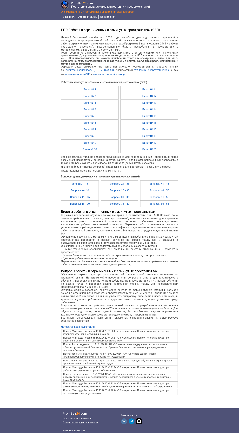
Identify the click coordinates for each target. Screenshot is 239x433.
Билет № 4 (89, 109)
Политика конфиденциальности (80, 422)
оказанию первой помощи (109, 74)
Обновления (107, 16)
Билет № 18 (149, 136)
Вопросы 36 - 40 (119, 203)
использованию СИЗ (77, 74)
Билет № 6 (89, 122)
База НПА (68, 16)
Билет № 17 (149, 129)
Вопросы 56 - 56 (159, 203)
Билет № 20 (149, 149)
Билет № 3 (89, 102)
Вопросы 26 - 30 (119, 190)
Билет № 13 (149, 102)
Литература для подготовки (78, 326)
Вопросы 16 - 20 (80, 203)
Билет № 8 (89, 136)
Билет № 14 (149, 109)
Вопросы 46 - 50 (159, 190)
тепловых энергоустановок (151, 70)
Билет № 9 (89, 142)
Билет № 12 (149, 96)
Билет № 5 (89, 116)
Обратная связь (87, 16)
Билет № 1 (89, 89)
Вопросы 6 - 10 (80, 190)
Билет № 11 (149, 89)
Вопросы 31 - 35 (119, 197)
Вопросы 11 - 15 (80, 197)
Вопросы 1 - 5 (80, 183)
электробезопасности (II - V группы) (90, 70)
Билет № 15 (149, 116)
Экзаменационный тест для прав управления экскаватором (97, 11)
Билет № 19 (149, 142)
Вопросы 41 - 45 (159, 183)
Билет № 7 (89, 129)
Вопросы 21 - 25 (119, 183)
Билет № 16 (149, 122)
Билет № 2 (89, 96)
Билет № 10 (90, 149)
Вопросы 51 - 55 (159, 197)
